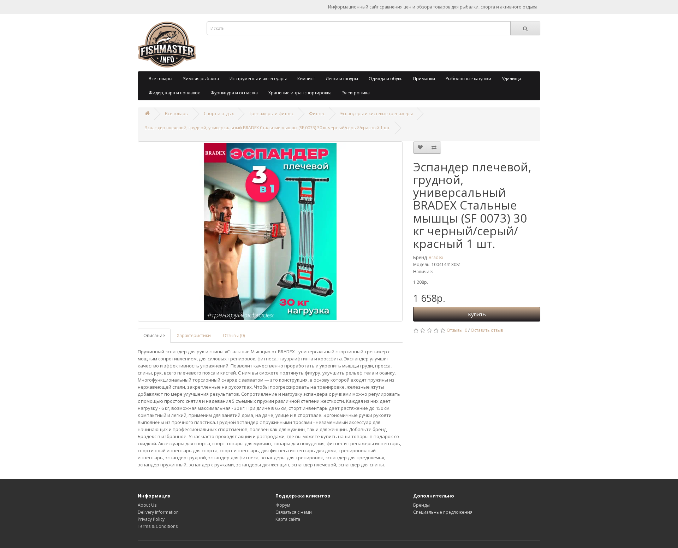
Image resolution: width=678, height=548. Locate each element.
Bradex (436, 257)
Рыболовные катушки (468, 79)
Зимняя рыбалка (201, 79)
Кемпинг (306, 79)
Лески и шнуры (342, 79)
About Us (147, 505)
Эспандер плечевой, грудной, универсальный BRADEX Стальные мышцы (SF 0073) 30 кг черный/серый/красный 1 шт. (268, 128)
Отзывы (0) (234, 335)
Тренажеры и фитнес (271, 114)
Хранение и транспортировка (300, 93)
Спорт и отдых (219, 114)
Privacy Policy (151, 519)
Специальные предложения (442, 512)
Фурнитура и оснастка (234, 93)
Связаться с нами (293, 512)
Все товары (160, 79)
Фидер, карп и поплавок (174, 93)
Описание (154, 335)
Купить (477, 314)
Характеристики (194, 335)
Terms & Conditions (158, 526)
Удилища (511, 79)
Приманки (424, 79)
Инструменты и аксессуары (258, 79)
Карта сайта (287, 519)
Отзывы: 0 (457, 330)
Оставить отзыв (487, 330)
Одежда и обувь (386, 79)
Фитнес (317, 114)
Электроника (356, 93)
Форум (282, 505)
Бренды (421, 505)
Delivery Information (158, 512)
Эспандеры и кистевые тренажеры (376, 114)
